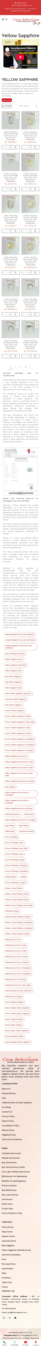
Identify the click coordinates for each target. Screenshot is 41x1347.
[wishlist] (34, 24)
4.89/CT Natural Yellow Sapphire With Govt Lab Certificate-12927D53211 (30, 344)
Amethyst (6, 1278)
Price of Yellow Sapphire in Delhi (17, 716)
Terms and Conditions (12, 1139)
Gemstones (7, 1199)
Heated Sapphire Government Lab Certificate (18, 647)
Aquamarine (7, 1268)
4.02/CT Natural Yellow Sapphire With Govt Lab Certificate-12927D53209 (30, 261)
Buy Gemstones (9, 1162)
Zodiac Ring (7, 1209)
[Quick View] (17, 117)
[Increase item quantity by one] (9, 147)
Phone (4, 1345)
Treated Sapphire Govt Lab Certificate (20, 640)
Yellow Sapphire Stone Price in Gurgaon (20, 820)
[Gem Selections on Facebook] (4, 1318)
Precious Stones (9, 1185)
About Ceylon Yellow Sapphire (16, 1031)
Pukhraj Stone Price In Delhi (15, 951)
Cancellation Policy (10, 1126)
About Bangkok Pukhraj (14, 1036)
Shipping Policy (9, 1135)
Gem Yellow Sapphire (13, 705)
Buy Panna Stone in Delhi (13, 1167)
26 (26, 367)
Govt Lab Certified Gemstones (16, 1172)
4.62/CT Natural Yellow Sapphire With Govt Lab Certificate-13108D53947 (10, 219)
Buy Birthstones (9, 1190)
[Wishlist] (17, 113)
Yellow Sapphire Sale (13, 688)
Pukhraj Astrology (12, 911)
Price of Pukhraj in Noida (14, 860)
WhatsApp (14, 1345)
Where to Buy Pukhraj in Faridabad (18, 922)
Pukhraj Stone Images (13, 996)
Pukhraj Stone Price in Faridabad (17, 974)
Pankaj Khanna (9, 1093)
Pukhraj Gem (29, 814)
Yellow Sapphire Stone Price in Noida (19, 781)
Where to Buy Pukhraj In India (16, 894)
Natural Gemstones (11, 1158)
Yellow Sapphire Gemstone (15, 665)
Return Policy (8, 1121)
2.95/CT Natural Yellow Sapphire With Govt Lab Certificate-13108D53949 (30, 177)
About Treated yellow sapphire (17, 1013)
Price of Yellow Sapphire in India (17, 728)
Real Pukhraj (23, 825)
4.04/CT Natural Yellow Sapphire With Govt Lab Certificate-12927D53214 (10, 303)
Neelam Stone (8, 1236)
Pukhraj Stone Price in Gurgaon (17, 962)
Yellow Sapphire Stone (14, 659)
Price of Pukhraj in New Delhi (16, 848)
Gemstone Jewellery (11, 1255)
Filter (8, 106)
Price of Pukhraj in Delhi (14, 842)
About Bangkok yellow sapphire (17, 1042)
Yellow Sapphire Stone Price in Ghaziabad (17, 794)
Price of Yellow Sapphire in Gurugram (19, 750)
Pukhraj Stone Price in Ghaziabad (18, 968)
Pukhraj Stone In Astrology (15, 979)
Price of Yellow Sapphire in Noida (18, 733)
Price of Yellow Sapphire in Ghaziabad (19, 745)
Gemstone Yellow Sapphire (15, 699)
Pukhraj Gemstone (12, 814)
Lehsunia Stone (9, 1241)
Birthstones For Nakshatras (14, 1176)
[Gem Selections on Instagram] (9, 1318)
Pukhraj (23, 877)
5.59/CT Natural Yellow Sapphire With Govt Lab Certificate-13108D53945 (10, 261)
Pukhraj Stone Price (12, 939)
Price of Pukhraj (11, 837)
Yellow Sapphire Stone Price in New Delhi (19, 774)
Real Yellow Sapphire (13, 682)
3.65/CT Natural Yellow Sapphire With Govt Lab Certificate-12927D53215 (30, 303)
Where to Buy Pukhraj (13, 888)
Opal (4, 1273)
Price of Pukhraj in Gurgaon (15, 882)
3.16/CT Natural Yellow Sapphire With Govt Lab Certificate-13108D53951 (30, 135)
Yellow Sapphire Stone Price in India (19, 762)
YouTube (25, 1345)
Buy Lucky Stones (10, 1195)
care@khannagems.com (23, 5)
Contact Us (7, 1112)
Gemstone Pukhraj (26, 831)
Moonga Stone (8, 1264)
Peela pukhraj (10, 877)
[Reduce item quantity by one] (3, 147)
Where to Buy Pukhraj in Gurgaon (18, 917)
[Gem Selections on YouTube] (15, 1318)
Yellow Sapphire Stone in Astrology (18, 808)
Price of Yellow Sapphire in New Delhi (19, 722)
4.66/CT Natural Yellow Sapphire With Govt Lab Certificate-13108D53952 (10, 135)
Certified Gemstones (11, 1153)
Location (36, 1345)
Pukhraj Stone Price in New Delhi (17, 985)
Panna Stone (8, 1227)
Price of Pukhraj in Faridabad (16, 865)
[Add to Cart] (15, 147)
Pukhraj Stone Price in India (15, 945)
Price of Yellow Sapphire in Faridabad (19, 739)
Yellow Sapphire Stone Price (16, 756)
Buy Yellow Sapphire (13, 676)
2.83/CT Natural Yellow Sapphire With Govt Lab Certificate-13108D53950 (10, 177)
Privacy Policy (8, 1116)
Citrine (5, 1287)
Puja (4, 1098)
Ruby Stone (7, 1232)
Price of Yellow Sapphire (14, 710)
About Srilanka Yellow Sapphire (17, 1008)
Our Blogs (6, 1107)
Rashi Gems (7, 1204)
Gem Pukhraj (10, 787)
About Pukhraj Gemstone (14, 654)
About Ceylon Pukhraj (13, 1025)
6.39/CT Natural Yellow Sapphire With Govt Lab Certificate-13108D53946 (30, 219)
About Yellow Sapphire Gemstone (18, 693)
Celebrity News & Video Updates (17, 1103)
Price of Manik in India (12, 1213)
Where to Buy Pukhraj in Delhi (16, 899)
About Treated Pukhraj (14, 1019)
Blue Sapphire (8, 1245)
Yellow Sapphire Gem (13, 671)
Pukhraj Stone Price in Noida (16, 956)
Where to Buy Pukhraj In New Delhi (18, 905)
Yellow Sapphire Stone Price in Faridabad (17, 802)
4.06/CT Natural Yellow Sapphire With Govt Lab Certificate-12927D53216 (10, 344)
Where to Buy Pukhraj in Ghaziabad (18, 928)
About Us (6, 1089)
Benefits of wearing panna (14, 1181)
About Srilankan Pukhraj (14, 1002)
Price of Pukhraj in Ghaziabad (16, 871)
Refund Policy (8, 1130)
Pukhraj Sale (9, 831)
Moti (4, 1259)
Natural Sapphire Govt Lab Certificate (19, 634)
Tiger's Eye (7, 1282)
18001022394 (21, 3)
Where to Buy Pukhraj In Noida (17, 934)
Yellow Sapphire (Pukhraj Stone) (16, 1250)
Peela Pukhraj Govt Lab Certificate (18, 991)
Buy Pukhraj (9, 825)
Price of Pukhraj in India (14, 854)
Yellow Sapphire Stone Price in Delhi (19, 767)
